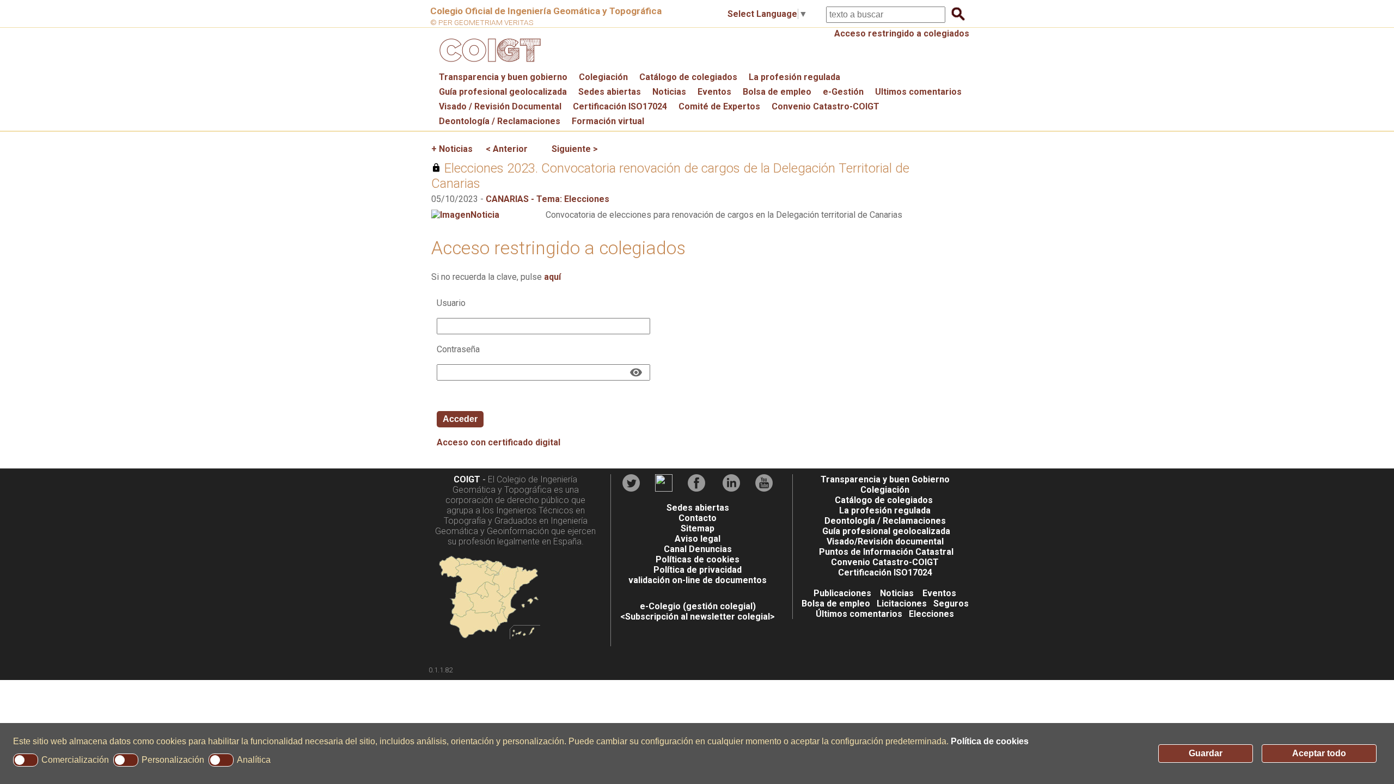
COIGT (467, 479)
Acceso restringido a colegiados (901, 33)
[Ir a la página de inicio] (488, 64)
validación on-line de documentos (697, 580)
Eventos (714, 92)
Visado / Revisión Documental (500, 106)
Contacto (697, 518)
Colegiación (603, 77)
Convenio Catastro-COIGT (825, 106)
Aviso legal (697, 539)
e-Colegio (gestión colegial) (698, 606)
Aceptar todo (1319, 753)
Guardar (1205, 753)
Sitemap (697, 528)
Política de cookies (990, 741)
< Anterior (507, 149)
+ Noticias (452, 149)
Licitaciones (902, 603)
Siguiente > (575, 149)
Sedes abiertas (609, 92)
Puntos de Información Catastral (886, 552)
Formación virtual (608, 121)
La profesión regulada (794, 77)
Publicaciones (842, 593)
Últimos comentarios (859, 614)
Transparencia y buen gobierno (503, 77)
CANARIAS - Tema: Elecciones (547, 199)
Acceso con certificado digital (498, 442)
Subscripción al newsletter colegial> (700, 616)
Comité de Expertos (719, 106)
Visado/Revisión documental (885, 541)
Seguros (951, 603)
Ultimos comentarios (918, 92)
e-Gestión (843, 92)
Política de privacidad (697, 570)
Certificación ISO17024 (620, 106)
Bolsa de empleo (777, 92)
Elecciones (931, 614)
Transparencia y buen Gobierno (885, 479)
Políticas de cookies (697, 559)
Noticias (669, 92)
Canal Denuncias (698, 549)
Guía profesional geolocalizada (503, 92)
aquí (552, 277)
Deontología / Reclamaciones (499, 121)
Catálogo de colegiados (688, 77)
